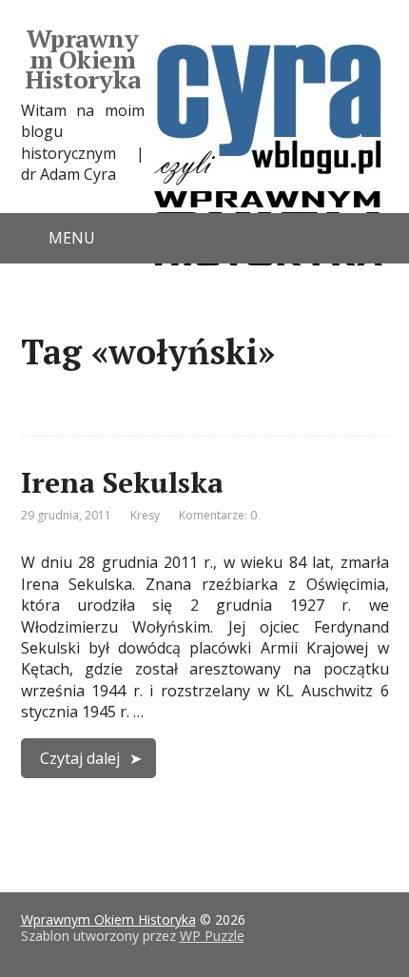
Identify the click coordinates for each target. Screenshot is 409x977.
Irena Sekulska (122, 482)
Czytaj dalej (80, 758)
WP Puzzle (212, 936)
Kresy (145, 515)
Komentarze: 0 (218, 515)
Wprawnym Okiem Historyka (82, 59)
